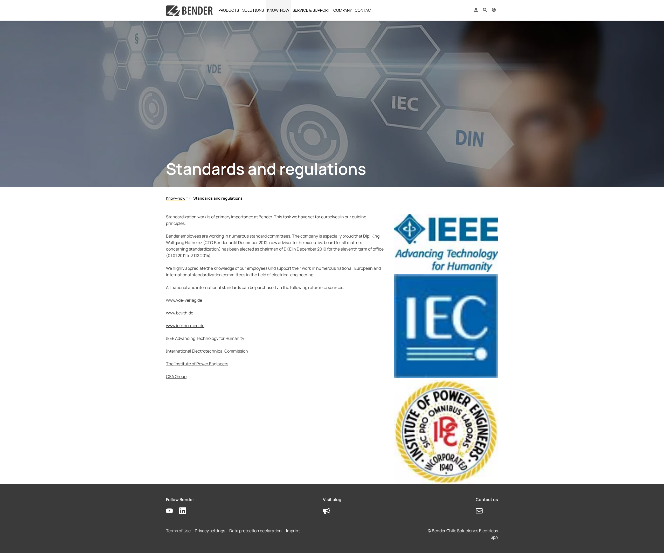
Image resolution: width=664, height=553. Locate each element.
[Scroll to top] (652, 541)
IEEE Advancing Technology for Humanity (205, 338)
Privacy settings (210, 531)
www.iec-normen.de (185, 325)
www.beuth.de (179, 313)
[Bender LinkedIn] (185, 511)
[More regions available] (493, 9)
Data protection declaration (255, 531)
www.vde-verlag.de (184, 300)
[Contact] (482, 511)
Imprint (293, 531)
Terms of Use (178, 531)
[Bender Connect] (476, 11)
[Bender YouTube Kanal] (172, 511)
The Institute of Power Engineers (197, 364)
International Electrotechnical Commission (207, 351)
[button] (485, 9)
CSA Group (176, 376)
